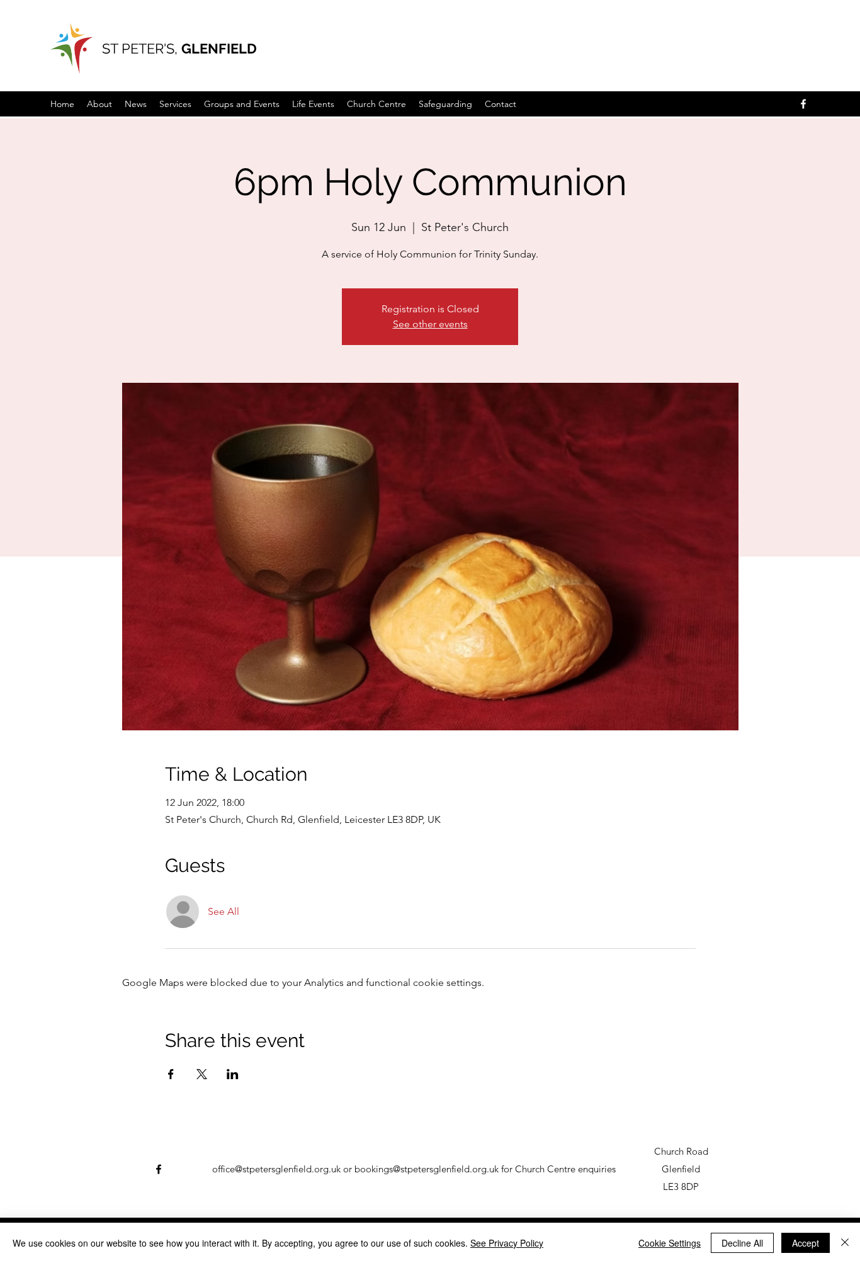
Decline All (742, 1243)
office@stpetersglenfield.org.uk (276, 1169)
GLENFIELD (219, 48)
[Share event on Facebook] (171, 1074)
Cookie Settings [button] (669, 1243)
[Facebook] (803, 104)
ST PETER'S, (141, 48)
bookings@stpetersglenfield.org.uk (426, 1169)
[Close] (844, 1243)
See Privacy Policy (506, 1243)
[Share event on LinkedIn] (233, 1074)
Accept (805, 1243)
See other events (430, 324)
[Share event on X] (202, 1074)
